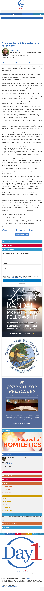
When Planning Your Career (8, 463)
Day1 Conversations (6, 501)
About (3, 533)
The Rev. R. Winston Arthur (16, 50)
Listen (5, 63)
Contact (34, 533)
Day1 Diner (4, 504)
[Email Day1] (25, 8)
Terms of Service (10, 586)
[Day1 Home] (22, 3)
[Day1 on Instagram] (20, 8)
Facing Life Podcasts (7, 475)
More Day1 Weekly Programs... (22, 234)
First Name (5, 263)
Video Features (5, 498)
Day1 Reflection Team (6, 507)
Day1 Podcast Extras (16, 14)
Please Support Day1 (7, 245)
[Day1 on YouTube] (22, 8)
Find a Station (6, 527)
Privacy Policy (4, 586)
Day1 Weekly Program (5, 14)
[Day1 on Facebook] (18, 8)
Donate (41, 533)
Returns (15, 586)
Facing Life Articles (7, 471)
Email (4, 258)
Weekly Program (10, 533)
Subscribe (22, 280)
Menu (22, 11)
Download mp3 (21, 63)
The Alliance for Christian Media (23, 571)
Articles (18, 533)
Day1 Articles (6, 479)
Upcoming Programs (38, 14)
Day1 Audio (5, 483)
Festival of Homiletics (6, 430)
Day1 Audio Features (6, 492)
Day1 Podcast (6, 514)
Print (32, 63)
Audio (24, 533)
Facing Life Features (7, 454)
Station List (27, 14)
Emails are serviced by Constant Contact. (18, 277)
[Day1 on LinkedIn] (23, 8)
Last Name (5, 268)
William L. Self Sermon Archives (10, 523)
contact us (28, 578)
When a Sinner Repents (7, 468)
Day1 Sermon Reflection (7, 510)
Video (29, 533)
